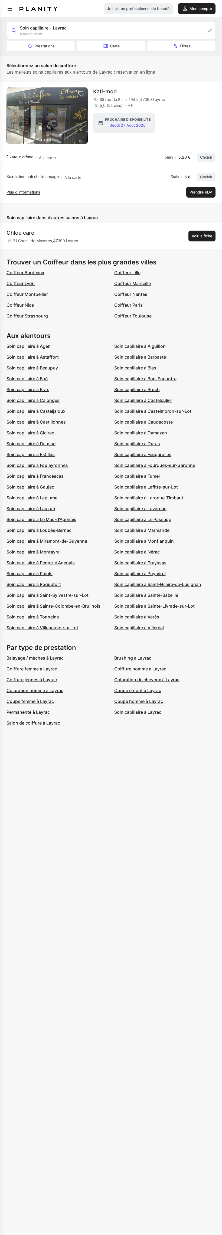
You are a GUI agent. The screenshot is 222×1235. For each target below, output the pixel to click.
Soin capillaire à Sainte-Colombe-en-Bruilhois (53, 606)
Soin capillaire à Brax (27, 389)
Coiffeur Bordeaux (25, 272)
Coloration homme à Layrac (34, 690)
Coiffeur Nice (20, 305)
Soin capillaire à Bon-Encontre (145, 378)
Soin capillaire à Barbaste (140, 357)
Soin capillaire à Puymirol (140, 573)
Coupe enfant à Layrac (137, 690)
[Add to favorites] (81, 94)
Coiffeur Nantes (130, 294)
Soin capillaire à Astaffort (32, 357)
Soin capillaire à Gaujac (30, 487)
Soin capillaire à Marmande (141, 530)
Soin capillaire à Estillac (30, 454)
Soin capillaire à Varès (136, 617)
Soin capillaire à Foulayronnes (37, 465)
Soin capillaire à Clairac (30, 432)
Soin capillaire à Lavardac (140, 508)
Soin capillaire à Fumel (137, 476)
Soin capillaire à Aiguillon (140, 346)
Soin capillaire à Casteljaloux (36, 411)
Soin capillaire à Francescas (35, 476)
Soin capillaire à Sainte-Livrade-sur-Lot (154, 606)
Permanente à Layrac (28, 712)
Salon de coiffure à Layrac (33, 723)
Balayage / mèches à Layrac (35, 658)
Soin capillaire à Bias (135, 368)
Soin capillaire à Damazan (140, 432)
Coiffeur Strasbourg (27, 316)
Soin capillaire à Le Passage (142, 519)
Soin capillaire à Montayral (33, 552)
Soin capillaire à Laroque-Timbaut (148, 497)
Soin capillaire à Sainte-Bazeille (146, 595)
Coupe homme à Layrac (138, 701)
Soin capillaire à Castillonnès (36, 422)
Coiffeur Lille (127, 272)
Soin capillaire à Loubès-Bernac (38, 530)
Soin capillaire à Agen (28, 346)
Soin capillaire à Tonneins (32, 617)
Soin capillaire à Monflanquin (144, 541)
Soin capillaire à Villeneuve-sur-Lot (42, 627)
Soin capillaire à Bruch (137, 389)
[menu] (9, 8)
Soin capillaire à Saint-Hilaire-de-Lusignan (157, 584)
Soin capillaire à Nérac (137, 552)
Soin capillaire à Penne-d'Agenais (40, 562)
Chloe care (20, 233)
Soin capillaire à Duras (137, 443)
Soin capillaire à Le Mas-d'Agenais (41, 519)
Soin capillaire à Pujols (29, 573)
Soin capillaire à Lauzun (30, 508)
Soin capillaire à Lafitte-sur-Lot (146, 487)
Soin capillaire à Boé (27, 378)
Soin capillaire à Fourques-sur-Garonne (154, 465)
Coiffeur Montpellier (27, 294)
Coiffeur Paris (128, 305)
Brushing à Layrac (132, 658)
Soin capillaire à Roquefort (33, 584)
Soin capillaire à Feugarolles (142, 454)
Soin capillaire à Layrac (137, 712)
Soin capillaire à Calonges (33, 400)
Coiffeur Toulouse (133, 316)
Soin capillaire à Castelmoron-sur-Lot (152, 411)
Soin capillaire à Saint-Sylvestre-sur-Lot (47, 595)
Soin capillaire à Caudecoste (143, 422)
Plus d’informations (23, 192)
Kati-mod (105, 91)
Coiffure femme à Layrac (31, 668)
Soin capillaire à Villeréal (139, 627)
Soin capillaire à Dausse (31, 443)
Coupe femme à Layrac (30, 701)
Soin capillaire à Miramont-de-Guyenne (46, 541)
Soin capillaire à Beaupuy (32, 368)
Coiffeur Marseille (132, 283)
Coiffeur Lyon (20, 283)
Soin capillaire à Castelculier (143, 400)
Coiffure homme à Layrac (140, 668)
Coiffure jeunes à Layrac (31, 679)
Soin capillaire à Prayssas (140, 562)
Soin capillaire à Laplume (31, 497)
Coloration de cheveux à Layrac (146, 679)
